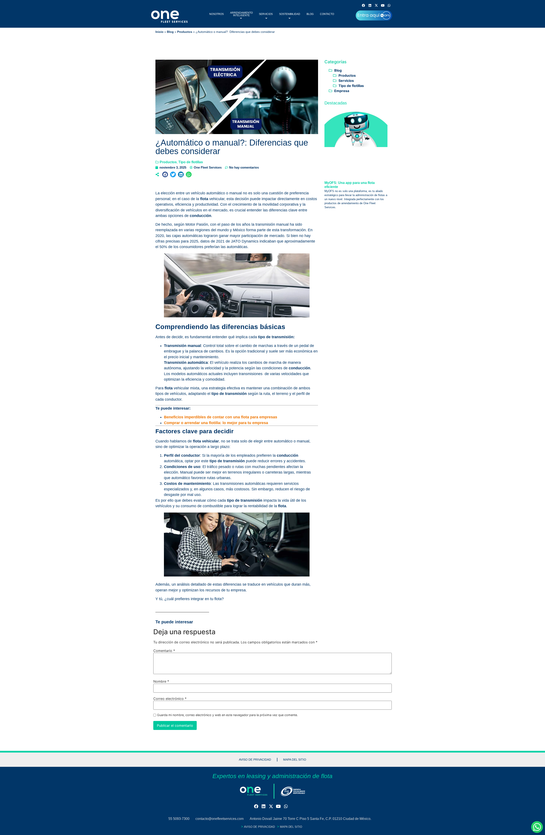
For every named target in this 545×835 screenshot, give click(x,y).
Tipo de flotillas (190, 162)
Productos (184, 31)
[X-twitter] (376, 5)
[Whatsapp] (389, 5)
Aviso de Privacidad (255, 759)
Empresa (341, 91)
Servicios (266, 14)
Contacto (327, 14)
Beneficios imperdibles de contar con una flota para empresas (220, 417)
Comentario (164, 650)
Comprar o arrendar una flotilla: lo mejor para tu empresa (216, 423)
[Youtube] (382, 5)
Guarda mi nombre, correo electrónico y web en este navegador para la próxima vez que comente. (227, 715)
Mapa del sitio (294, 759)
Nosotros (216, 14)
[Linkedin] (370, 5)
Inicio (159, 31)
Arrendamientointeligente (241, 14)
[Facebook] (363, 5)
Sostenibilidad (289, 14)
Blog (310, 14)
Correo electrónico (169, 698)
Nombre (161, 681)
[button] (165, 174)
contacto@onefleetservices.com (219, 819)
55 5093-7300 (178, 819)
